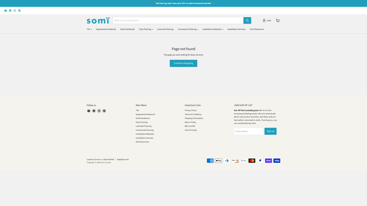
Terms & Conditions (193, 114)
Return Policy (190, 122)
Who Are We (190, 126)
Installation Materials (212, 29)
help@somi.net (123, 159)
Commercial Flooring (187, 29)
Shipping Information (194, 118)
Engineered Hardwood (106, 29)
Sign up (270, 131)
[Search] (247, 20)
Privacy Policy (191, 110)
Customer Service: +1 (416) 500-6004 (100, 159)
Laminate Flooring (165, 29)
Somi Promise (191, 130)
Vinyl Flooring (145, 29)
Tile (88, 29)
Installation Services (236, 29)
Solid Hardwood (127, 29)
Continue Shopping (183, 63)
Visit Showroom (257, 29)
